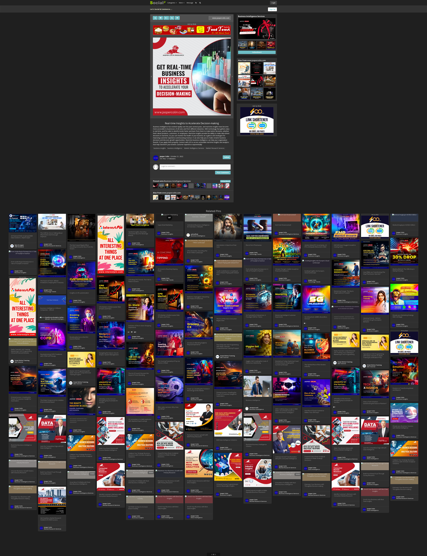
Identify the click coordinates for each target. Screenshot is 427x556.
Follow (226, 157)
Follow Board (225, 181)
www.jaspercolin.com (220, 18)
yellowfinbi (194, 234)
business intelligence (175, 148)
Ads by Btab (191, 24)
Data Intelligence (79, 258)
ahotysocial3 (254, 407)
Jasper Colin (48, 244)
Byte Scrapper (19, 245)
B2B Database (19, 247)
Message (190, 3)
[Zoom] (171, 18)
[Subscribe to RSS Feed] (196, 3)
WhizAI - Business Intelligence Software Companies (62, 319)
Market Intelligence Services (194, 148)
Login (273, 3)
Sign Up (272, 9)
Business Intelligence (198, 236)
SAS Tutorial (342, 363)
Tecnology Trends (256, 254)
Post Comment (223, 172)
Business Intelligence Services (177, 181)
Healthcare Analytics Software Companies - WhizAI (62, 317)
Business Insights (167, 234)
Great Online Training (345, 362)
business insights (160, 148)
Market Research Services (215, 148)
